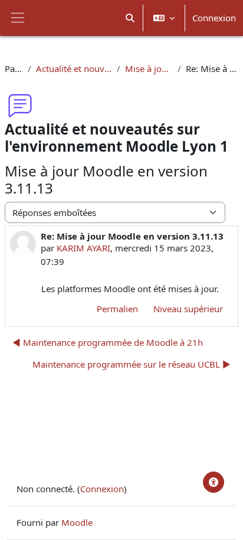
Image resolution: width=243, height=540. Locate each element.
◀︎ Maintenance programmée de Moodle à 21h (107, 342)
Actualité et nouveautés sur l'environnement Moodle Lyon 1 (74, 68)
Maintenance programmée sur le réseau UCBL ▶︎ (131, 364)
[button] (130, 18)
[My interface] (213, 482)
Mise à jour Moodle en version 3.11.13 (149, 68)
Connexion (214, 18)
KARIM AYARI (83, 248)
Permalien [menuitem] (117, 309)
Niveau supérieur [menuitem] (188, 309)
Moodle (77, 522)
